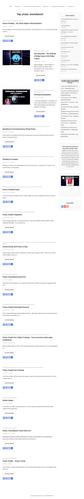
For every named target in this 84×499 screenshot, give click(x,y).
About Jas (45, 6)
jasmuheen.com (40, 495)
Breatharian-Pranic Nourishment (10, 20)
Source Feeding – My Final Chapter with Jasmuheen (22, 23)
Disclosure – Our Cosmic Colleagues (70, 64)
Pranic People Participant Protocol (16, 307)
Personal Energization (42, 94)
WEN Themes (51, 495)
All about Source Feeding (58, 6)
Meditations (41, 92)
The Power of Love (65, 51)
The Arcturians (64, 56)
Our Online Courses (44, 51)
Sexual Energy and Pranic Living (15, 246)
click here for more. (66, 95)
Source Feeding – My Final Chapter (69, 43)
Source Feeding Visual (11, 189)
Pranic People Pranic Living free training (45, 156)
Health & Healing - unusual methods (42, 90)
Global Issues (20, 334)
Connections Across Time (67, 47)
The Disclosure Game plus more (69, 69)
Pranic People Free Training (13, 370)
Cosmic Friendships (21, 126)
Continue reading (10, 36)
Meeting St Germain (10, 159)
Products (17, 6)
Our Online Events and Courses (31, 6)
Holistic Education (30, 126)
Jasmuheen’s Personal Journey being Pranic (19, 129)
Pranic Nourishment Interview (14, 277)
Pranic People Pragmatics (12, 214)
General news (20, 20)
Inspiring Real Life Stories (39, 126)
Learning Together (65, 25)
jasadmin (10, 26)
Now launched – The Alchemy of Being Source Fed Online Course (45, 56)
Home (10, 6)
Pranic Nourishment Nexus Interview (17, 430)
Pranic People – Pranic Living (14, 461)
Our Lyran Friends (65, 60)
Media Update (8, 400)
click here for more (69, 88)
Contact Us (71, 6)
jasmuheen (47, 126)
